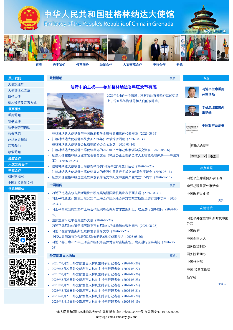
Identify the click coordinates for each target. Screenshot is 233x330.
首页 (39, 64)
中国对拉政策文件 (20, 182)
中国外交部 (195, 261)
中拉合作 (159, 64)
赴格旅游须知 (17, 139)
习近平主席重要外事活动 (204, 178)
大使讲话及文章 (19, 90)
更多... (173, 78)
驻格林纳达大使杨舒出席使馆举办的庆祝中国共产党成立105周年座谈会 (102, 172)
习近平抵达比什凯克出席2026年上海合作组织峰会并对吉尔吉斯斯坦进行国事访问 (109, 198)
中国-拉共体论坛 (198, 269)
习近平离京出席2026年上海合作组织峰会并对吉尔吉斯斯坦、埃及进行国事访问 (107, 209)
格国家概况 (16, 176)
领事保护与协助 (19, 127)
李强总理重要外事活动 (203, 186)
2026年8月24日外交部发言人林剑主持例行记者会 (86, 285)
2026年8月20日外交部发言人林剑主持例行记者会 (86, 296)
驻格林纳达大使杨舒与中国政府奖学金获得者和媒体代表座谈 (95, 133)
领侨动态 (14, 133)
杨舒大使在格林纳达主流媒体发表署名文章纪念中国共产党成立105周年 (102, 177)
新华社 (191, 277)
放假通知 (14, 152)
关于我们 (59, 64)
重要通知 (14, 115)
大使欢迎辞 (16, 84)
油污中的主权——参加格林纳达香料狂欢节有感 (114, 87)
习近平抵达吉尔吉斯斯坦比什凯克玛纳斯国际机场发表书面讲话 (96, 193)
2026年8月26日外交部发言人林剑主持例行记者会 (86, 274)
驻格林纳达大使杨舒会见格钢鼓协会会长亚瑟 (84, 144)
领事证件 (14, 121)
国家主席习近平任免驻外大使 (72, 220)
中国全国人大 (196, 238)
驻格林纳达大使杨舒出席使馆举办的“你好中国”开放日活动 (93, 166)
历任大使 (14, 96)
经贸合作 (106, 64)
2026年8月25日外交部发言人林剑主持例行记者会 (86, 279)
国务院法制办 (196, 246)
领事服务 (82, 64)
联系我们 (14, 146)
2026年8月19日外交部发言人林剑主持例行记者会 (86, 301)
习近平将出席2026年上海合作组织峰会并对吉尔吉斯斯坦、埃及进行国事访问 (106, 242)
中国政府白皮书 (213, 125)
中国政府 (193, 231)
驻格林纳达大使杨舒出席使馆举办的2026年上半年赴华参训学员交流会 (101, 150)
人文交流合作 (132, 64)
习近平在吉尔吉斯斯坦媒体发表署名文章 (80, 231)
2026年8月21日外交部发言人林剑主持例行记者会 (86, 290)
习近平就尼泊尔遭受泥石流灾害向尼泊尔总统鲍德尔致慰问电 (95, 226)
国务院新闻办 (196, 254)
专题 (179, 64)
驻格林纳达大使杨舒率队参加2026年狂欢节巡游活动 (88, 139)
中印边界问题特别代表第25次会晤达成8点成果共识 (88, 236)
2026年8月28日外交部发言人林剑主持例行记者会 (86, 263)
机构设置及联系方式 (22, 103)
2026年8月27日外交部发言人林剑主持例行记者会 (86, 269)
